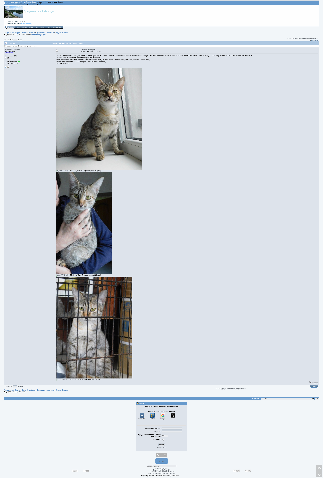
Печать (314, 40)
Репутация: (9, 56)
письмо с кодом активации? (29, 4)
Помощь (30, 27)
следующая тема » (310, 38)
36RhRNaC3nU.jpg (64, 379)
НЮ (19, 35)
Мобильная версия (161, 468)
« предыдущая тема (295, 38)
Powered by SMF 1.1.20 (161, 470)
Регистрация (57, 27)
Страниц (7, 40)
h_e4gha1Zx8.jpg (63, 171)
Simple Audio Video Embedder (158, 473)
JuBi (15, 35)
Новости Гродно (21, 27)
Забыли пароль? (162, 447)
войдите (40, 2)
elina (23, 35)
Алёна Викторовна (12, 49)
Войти (50, 27)
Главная (10, 27)
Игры (36, 27)
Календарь (43, 27)
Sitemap (173, 473)
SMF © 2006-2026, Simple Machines (161, 472)
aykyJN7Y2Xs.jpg (63, 275)
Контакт (162, 461)
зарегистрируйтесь (55, 2)
